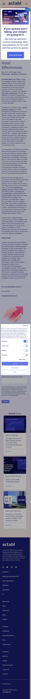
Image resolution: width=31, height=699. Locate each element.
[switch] (25, 346)
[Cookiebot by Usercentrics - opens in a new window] (21, 326)
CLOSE (27, 9)
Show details (22, 359)
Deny (15, 372)
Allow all (15, 363)
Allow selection (15, 367)
